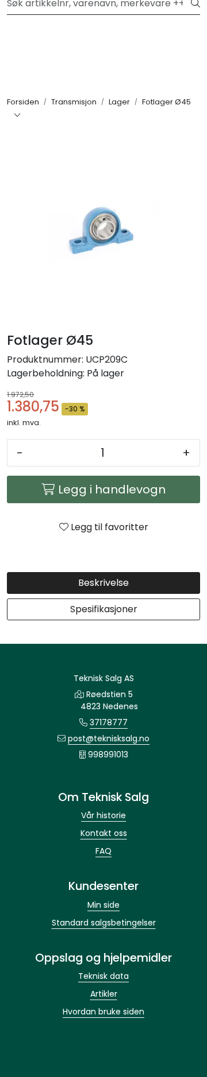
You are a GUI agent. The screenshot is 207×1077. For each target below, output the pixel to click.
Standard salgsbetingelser (104, 922)
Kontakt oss (103, 833)
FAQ (103, 851)
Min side (103, 905)
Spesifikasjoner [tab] (103, 609)
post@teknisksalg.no (109, 738)
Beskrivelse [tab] (103, 582)
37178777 (109, 722)
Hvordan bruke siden (103, 1011)
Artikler (103, 994)
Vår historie (103, 815)
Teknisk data (103, 976)
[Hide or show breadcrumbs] (17, 115)
